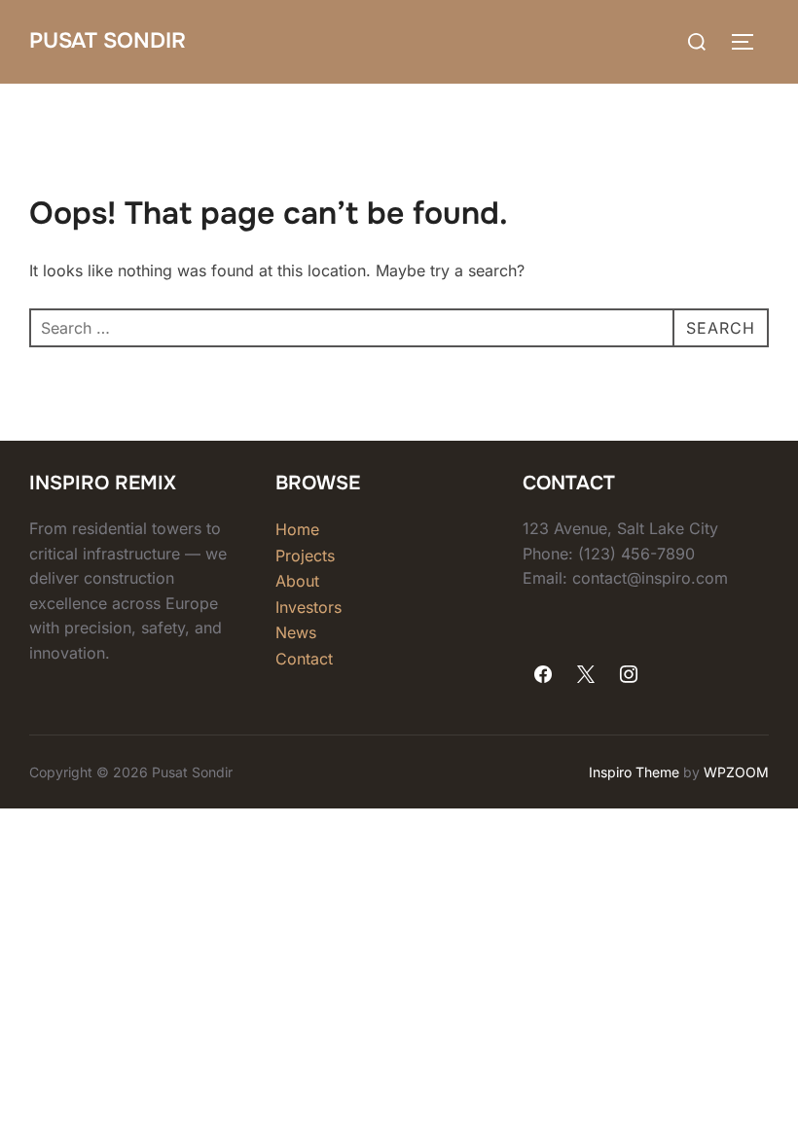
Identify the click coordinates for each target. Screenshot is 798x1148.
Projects (305, 555)
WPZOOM (736, 772)
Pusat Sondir (107, 40)
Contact (304, 658)
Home (297, 529)
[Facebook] (544, 675)
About (297, 581)
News (295, 632)
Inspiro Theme (634, 772)
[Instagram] (628, 675)
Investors (308, 607)
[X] (585, 675)
